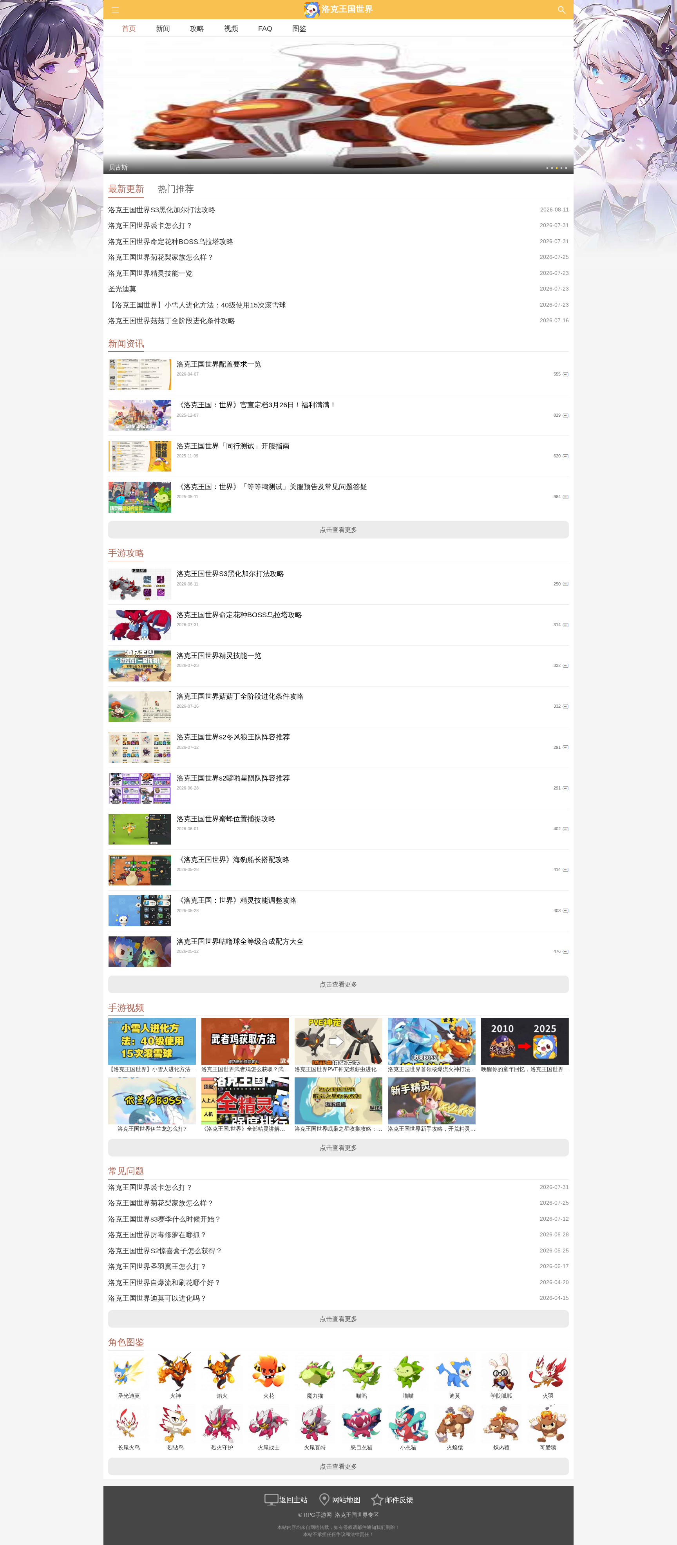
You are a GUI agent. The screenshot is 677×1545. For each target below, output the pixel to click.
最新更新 (126, 189)
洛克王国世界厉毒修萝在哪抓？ (157, 1235)
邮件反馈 (399, 1500)
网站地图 (346, 1500)
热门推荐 (176, 189)
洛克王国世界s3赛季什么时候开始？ (164, 1219)
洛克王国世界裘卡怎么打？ (150, 225)
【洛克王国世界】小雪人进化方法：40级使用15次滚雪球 (197, 305)
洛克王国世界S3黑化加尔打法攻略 (161, 210)
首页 (129, 29)
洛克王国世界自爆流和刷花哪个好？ (164, 1283)
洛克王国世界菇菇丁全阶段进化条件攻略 (171, 321)
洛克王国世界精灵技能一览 (150, 273)
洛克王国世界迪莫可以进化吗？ (157, 1298)
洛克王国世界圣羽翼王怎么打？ (157, 1266)
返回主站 (293, 1500)
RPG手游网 (318, 1515)
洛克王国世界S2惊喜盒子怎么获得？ (165, 1251)
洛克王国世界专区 (357, 1515)
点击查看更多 (338, 529)
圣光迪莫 (122, 289)
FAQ (265, 29)
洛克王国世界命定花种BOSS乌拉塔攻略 (171, 242)
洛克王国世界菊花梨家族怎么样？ (161, 257)
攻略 (197, 29)
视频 (231, 29)
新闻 (163, 29)
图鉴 (299, 29)
